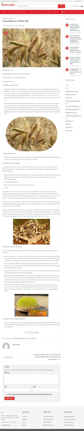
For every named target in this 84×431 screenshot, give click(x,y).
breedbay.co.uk (70, 94)
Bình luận (7, 372)
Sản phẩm (24, 419)
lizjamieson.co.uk (70, 112)
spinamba (68, 127)
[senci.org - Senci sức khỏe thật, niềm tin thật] (8, 6)
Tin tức (24, 422)
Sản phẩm (11, 11)
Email (34, 387)
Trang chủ (24, 416)
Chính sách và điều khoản (73, 101)
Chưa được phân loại (8, 18)
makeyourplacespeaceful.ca (73, 116)
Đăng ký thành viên (68, 425)
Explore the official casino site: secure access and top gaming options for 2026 (75, 60)
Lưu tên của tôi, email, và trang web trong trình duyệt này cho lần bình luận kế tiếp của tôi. (29, 394)
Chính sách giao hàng (48, 419)
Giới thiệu (4, 11)
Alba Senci (22, 25)
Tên (6, 387)
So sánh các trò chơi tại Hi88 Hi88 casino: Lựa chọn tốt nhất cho (76, 71)
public (67, 124)
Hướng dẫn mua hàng (69, 416)
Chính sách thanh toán (48, 416)
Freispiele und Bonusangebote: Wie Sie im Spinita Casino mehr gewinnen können (75, 27)
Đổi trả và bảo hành (68, 422)
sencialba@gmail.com (6, 425)
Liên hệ (24, 425)
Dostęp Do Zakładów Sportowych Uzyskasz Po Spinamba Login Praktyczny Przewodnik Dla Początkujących (47, 357)
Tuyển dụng (49, 11)
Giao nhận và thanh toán (69, 419)
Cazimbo (68, 98)
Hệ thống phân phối (21, 11)
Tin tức (32, 11)
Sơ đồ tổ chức (39, 11)
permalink (33, 338)
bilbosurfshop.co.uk (71, 91)
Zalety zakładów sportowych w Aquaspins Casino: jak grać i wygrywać (75, 50)
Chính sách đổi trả (47, 422)
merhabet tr (69, 121)
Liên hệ (56, 11)
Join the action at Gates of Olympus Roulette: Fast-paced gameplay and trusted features (76, 39)
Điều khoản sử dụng (47, 425)
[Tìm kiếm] (61, 6)
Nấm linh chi (9, 357)
